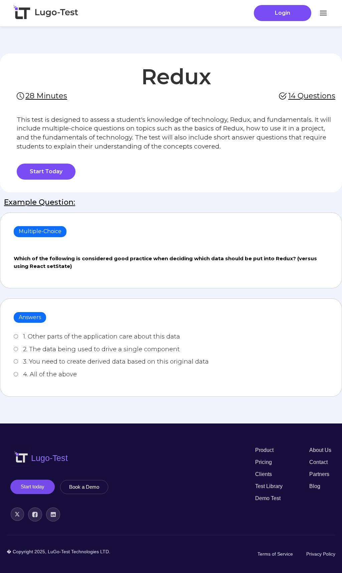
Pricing (263, 462)
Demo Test (268, 498)
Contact (318, 462)
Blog (314, 486)
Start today (32, 486)
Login (282, 13)
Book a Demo (84, 487)
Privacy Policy (320, 554)
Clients (263, 474)
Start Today (46, 171)
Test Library (269, 486)
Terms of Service (275, 554)
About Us (320, 450)
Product (264, 450)
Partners (319, 474)
